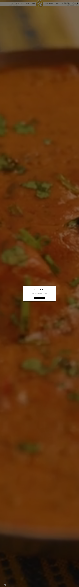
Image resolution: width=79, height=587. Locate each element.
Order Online (39, 298)
